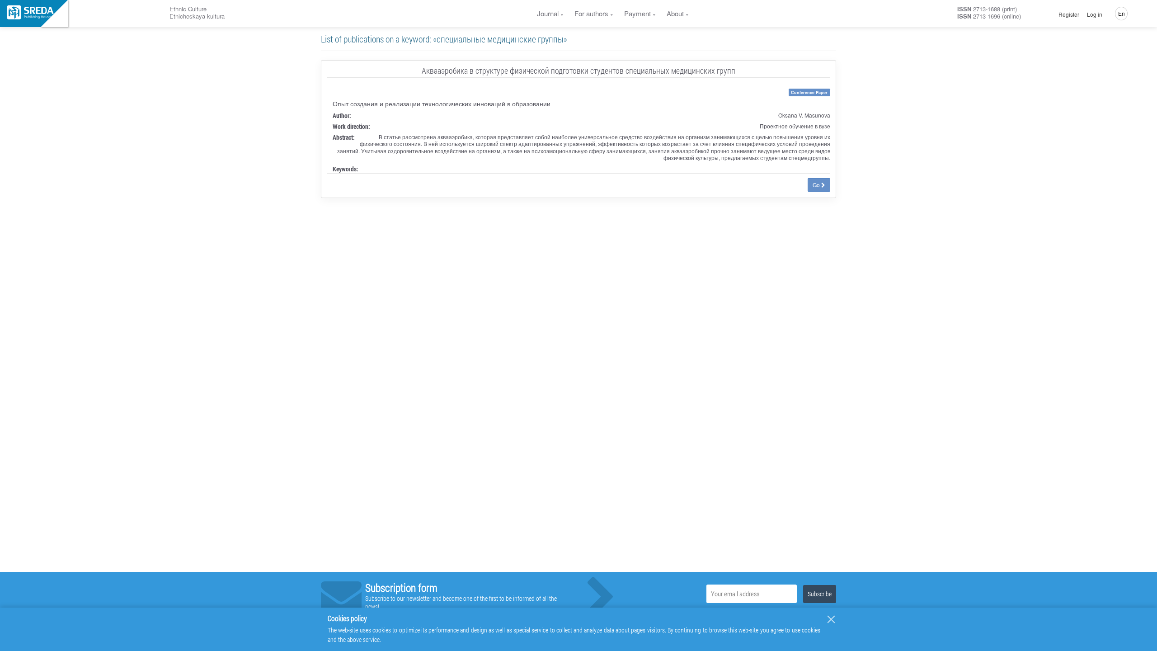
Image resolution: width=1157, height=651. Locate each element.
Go (817, 185)
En (1121, 13)
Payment (637, 13)
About (675, 13)
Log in (1094, 14)
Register (1068, 14)
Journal (548, 13)
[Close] (831, 619)
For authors (591, 13)
